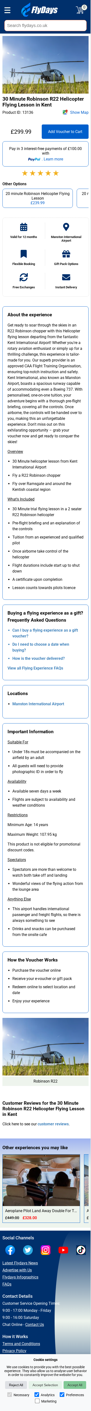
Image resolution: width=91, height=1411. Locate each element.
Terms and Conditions (21, 1343)
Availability (17, 781)
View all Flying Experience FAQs (35, 668)
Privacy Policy (14, 1351)
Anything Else (19, 899)
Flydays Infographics (20, 1277)
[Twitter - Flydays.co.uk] (29, 1250)
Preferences (75, 1395)
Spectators (17, 859)
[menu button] (7, 11)
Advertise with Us (17, 1270)
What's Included (21, 499)
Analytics (48, 1395)
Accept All (74, 1385)
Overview (15, 451)
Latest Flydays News (20, 1263)
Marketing (49, 1401)
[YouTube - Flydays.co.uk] (64, 1250)
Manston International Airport (38, 704)
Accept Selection (45, 1385)
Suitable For (18, 742)
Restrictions (18, 815)
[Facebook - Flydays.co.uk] (11, 1250)
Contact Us (34, 1324)
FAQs (6, 1284)
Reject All (16, 1385)
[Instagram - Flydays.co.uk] (47, 1250)
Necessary (21, 1395)
